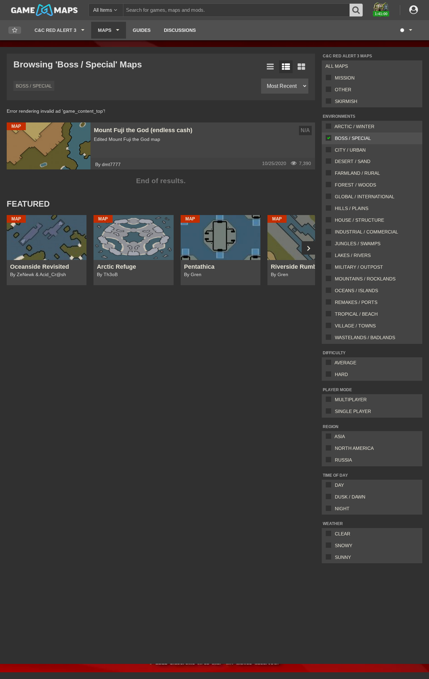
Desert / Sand (352, 161)
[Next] (308, 248)
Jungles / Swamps (357, 243)
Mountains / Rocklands (365, 278)
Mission (345, 78)
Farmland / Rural (357, 173)
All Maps (336, 66)
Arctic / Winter (354, 126)
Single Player (353, 411)
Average (345, 362)
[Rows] (286, 66)
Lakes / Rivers (353, 255)
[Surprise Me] (405, 30)
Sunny (343, 557)
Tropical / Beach (356, 314)
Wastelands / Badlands (365, 337)
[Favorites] (14, 30)
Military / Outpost (359, 267)
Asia (339, 436)
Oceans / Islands (356, 290)
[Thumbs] (301, 66)
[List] (270, 66)
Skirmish (346, 101)
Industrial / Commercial (366, 231)
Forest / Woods (355, 185)
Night (342, 508)
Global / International (364, 196)
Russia (343, 460)
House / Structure (359, 220)
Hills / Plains (351, 208)
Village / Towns (355, 325)
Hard (341, 374)
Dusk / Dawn (350, 497)
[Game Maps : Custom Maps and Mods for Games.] (44, 9)
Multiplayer (351, 399)
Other (343, 89)
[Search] (356, 10)
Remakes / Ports (356, 302)
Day (339, 485)
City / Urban (350, 150)
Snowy (343, 545)
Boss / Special (353, 138)
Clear (342, 533)
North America (354, 448)
